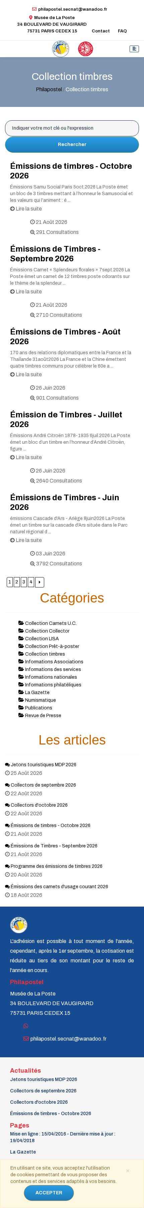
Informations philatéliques (52, 684)
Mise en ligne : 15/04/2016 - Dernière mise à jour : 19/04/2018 (63, 1137)
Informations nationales (50, 677)
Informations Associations (53, 661)
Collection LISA (41, 638)
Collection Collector (46, 631)
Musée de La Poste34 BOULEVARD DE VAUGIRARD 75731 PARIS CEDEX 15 (52, 24)
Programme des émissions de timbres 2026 (56, 866)
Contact (101, 31)
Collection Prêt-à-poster (51, 646)
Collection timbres (44, 654)
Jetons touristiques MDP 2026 (43, 764)
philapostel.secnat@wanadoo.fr (72, 9)
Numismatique (40, 700)
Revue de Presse (42, 715)
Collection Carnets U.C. (50, 623)
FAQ (122, 31)
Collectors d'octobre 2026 (39, 805)
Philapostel (49, 89)
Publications (38, 707)
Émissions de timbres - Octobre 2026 (50, 825)
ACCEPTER (48, 1192)
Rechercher (72, 144)
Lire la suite (28, 209)
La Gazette (37, 692)
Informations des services (52, 669)
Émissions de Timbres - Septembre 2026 (53, 845)
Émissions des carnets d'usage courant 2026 (59, 886)
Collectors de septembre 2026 (43, 785)
